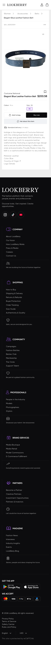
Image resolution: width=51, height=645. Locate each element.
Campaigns (11, 346)
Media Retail (11, 449)
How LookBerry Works (15, 244)
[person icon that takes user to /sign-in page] (42, 5)
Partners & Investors (14, 502)
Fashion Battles (13, 350)
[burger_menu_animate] (4, 5)
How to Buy (11, 290)
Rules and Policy (9, 627)
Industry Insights (13, 543)
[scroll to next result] (43, 59)
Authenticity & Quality (15, 313)
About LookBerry (13, 236)
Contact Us (11, 256)
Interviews (10, 539)
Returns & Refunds (14, 297)
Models (9, 403)
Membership (11, 358)
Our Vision (10, 240)
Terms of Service (9, 621)
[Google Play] (11, 587)
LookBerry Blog (12, 551)
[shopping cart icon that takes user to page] (47, 5)
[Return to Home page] (17, 5)
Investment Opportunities (17, 498)
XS (29, 109)
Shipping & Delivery (14, 293)
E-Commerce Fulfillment (16, 456)
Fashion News (12, 535)
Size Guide (11, 309)
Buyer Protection (13, 301)
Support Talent (12, 366)
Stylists (9, 411)
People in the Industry (15, 399)
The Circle (10, 362)
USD (21, 633)
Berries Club (11, 354)
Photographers (12, 407)
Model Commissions (15, 453)
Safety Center (8, 624)
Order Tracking (12, 305)
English (5, 633)
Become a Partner (14, 490)
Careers (9, 252)
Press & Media (12, 248)
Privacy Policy (8, 619)
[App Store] (31, 587)
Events (9, 547)
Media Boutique (13, 445)
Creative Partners (13, 494)
